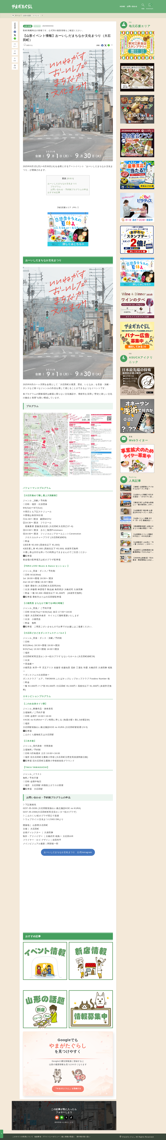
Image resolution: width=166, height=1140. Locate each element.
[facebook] (15, 32)
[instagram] (57, 1117)
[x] (15, 35)
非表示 (70, 178)
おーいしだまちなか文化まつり (62, 183)
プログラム (56, 186)
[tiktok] (71, 1117)
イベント (37, 26)
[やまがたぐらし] (22, 6)
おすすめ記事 (54, 192)
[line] (15, 38)
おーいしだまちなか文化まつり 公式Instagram (68, 852)
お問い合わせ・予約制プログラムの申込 (69, 189)
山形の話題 (27, 26)
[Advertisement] (68, 894)
